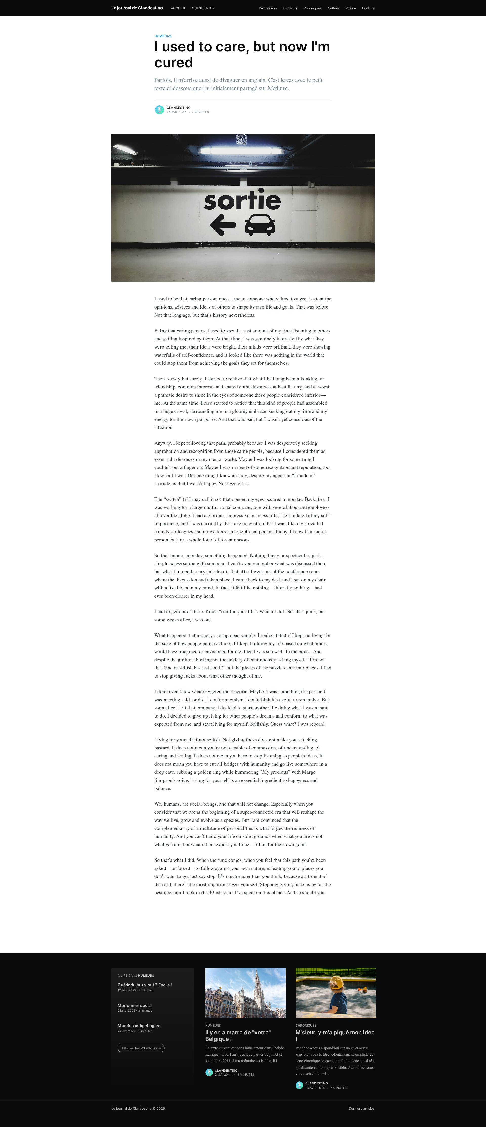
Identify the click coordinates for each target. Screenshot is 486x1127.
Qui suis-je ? (203, 8)
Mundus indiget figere (139, 1025)
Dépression (268, 8)
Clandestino (179, 108)
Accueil (178, 8)
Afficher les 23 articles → (141, 1048)
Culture (333, 8)
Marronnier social (135, 1005)
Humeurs (290, 8)
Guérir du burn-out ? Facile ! (145, 984)
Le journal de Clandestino (137, 7)
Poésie (351, 8)
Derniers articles (362, 1108)
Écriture (368, 8)
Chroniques (312, 8)
